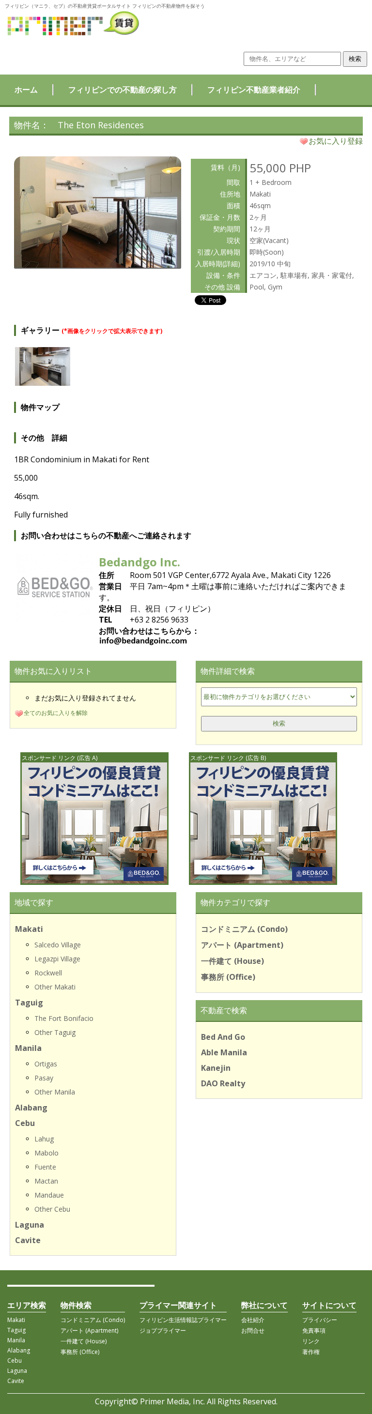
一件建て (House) (232, 961)
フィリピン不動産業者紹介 (253, 89)
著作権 (311, 1352)
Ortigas (45, 1063)
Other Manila (54, 1091)
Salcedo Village (57, 944)
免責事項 (314, 1330)
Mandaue (49, 1195)
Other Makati (55, 986)
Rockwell (48, 972)
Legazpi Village (57, 958)
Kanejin (216, 1068)
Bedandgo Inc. (139, 562)
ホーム (26, 89)
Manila (28, 1048)
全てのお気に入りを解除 (56, 713)
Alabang (31, 1107)
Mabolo (46, 1152)
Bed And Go (223, 1037)
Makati (29, 929)
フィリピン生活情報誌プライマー (183, 1320)
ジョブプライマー (163, 1330)
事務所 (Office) (228, 977)
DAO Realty (223, 1083)
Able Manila (224, 1052)
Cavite (28, 1240)
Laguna (29, 1224)
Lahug (44, 1138)
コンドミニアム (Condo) (244, 929)
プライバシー (319, 1320)
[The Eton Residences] (97, 264)
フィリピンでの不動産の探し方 (122, 89)
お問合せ (252, 1330)
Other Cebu (52, 1209)
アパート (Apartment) (242, 945)
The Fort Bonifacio (63, 1018)
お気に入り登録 (336, 141)
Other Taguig (55, 1032)
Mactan (46, 1181)
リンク (311, 1341)
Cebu (25, 1123)
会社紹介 (252, 1320)
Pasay (43, 1077)
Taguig (29, 1002)
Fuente (45, 1166)
